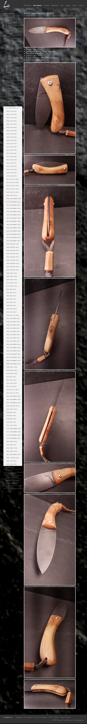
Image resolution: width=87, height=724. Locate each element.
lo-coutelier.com (7, 717)
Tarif (62, 5)
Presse (74, 5)
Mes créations (37, 5)
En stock (46, 5)
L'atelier (67, 5)
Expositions (54, 5)
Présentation (27, 5)
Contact (81, 5)
